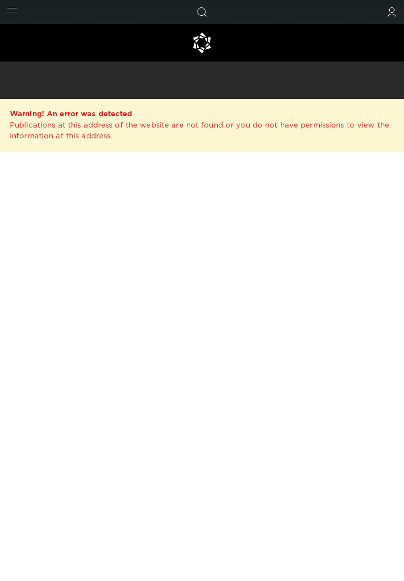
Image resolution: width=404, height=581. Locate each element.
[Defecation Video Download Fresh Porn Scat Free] (202, 43)
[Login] (392, 12)
